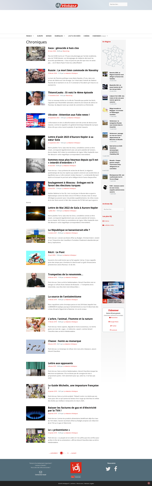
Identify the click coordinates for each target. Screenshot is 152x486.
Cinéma (86, 36)
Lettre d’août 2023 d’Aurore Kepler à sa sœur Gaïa (70, 138)
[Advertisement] (76, 22)
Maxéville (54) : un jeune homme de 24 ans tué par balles (116, 87)
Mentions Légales (89, 483)
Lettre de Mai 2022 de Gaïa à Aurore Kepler (73, 207)
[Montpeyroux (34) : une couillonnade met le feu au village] (105, 180)
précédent (53, 453)
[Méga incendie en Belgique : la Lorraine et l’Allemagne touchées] (105, 113)
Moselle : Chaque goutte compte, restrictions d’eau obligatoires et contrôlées (115, 164)
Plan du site (80, 483)
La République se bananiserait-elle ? (69, 230)
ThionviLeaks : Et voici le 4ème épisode (70, 92)
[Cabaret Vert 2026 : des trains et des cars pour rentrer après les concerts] (105, 101)
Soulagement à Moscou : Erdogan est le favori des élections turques (70, 184)
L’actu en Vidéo (74, 36)
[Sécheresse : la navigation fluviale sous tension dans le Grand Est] (105, 126)
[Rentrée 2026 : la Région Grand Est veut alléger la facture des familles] (105, 77)
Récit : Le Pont (56, 252)
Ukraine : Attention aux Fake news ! (69, 114)
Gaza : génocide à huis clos (63, 48)
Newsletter (114, 317)
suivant (73, 453)
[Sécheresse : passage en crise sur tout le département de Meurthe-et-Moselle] (105, 138)
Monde (49, 36)
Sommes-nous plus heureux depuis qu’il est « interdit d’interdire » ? (73, 161)
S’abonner (99, 36)
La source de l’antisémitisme (64, 296)
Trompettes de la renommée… (65, 274)
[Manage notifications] (148, 483)
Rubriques (59, 36)
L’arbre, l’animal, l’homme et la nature (70, 318)
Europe (40, 36)
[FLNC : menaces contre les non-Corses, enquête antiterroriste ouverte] (105, 191)
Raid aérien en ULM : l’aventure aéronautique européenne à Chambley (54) (116, 150)
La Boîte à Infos (109, 225)
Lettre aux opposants (60, 363)
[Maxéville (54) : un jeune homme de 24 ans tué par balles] (105, 90)
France (29, 36)
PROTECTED (78, 477)
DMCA (72, 477)
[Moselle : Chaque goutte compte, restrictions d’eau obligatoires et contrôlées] (105, 165)
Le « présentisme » (59, 429)
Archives (73, 483)
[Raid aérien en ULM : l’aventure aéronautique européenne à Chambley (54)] (105, 151)
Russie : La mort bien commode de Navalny (73, 70)
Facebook (114, 330)
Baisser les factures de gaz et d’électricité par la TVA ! (72, 409)
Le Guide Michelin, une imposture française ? (73, 387)
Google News (114, 322)
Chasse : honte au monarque (64, 341)
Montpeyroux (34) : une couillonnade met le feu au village (117, 177)
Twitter (114, 326)
